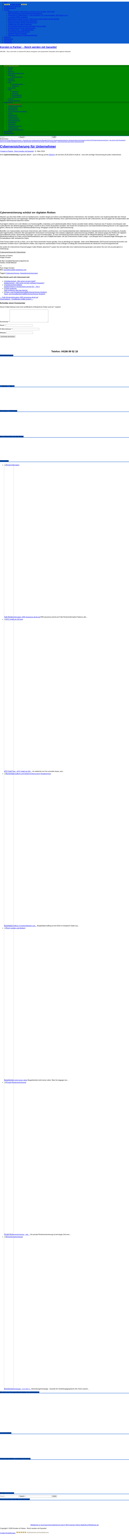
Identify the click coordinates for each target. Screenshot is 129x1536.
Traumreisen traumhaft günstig (19, 32)
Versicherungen (8, 102)
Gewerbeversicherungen (29, 273)
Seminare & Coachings (12, 6)
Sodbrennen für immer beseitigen (20, 24)
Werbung (7, 37)
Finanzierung (11, 75)
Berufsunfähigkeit (17, 95)
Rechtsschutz (11, 124)
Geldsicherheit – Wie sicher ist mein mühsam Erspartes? (24, 283)
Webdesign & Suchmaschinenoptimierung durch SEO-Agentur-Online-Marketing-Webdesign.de (64, 1525)
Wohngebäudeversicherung (15, 129)
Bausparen (11, 71)
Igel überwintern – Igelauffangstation (21, 30)
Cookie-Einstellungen (8, 1533)
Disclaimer (8, 41)
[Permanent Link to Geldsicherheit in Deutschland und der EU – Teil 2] (13, 285)
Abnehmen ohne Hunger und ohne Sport (22, 22)
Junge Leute (11, 80)
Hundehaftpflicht (12, 115)
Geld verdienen (8, 131)
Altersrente (15, 93)
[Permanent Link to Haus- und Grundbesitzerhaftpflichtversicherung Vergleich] (25, 292)
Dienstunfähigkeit (17, 97)
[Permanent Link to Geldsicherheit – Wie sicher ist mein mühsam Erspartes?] (20, 281)
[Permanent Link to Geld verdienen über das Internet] (10, 288)
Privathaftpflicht (12, 122)
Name (2, 325)
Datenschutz (8, 39)
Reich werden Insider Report (16, 73)
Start (5, 2)
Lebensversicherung (13, 119)
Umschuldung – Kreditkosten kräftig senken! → (16, 299)
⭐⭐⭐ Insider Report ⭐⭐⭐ (15, 4)
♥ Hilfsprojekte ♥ (10, 8)
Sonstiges (11, 99)
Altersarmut (15, 91)
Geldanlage (11, 79)
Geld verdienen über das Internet (15, 290)
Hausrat (10, 113)
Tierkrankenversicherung (15, 126)
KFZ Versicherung (13, 117)
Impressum (8, 42)
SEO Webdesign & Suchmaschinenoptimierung (25, 13)
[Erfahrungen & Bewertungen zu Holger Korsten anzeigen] (15, 383)
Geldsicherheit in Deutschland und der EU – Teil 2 (22, 287)
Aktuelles (10, 68)
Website (3, 333)
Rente (9, 89)
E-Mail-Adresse (6, 329)
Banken (10, 69)
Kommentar (4, 322)
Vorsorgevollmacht (9, 133)
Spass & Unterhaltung (14, 100)
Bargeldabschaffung (17, 84)
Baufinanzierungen (17, 77)
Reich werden (12, 88)
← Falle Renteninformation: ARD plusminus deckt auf (19, 297)
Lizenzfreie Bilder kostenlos (18, 17)
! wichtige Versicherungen (15, 106)
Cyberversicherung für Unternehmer (28, 146)
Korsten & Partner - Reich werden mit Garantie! (17, 151)
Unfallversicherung (13, 128)
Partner (6, 10)
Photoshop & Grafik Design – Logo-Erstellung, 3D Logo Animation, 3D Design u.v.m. (38, 15)
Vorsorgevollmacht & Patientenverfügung (22, 35)
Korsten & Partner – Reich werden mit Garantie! (28, 47)
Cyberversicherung (12, 273)
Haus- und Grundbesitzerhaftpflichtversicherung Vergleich (24, 294)
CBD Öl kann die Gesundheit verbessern (22, 21)
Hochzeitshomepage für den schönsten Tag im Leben (27, 26)
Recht (9, 82)
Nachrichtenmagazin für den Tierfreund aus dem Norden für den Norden (33, 19)
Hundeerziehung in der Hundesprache (21, 28)
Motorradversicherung (14, 120)
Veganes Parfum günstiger (17, 33)
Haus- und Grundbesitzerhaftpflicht (17, 111)
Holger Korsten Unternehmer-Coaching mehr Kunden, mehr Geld (31, 12)
